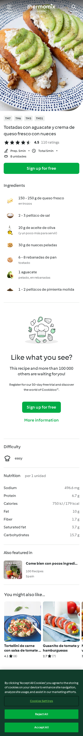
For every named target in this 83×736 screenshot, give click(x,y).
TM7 (8, 118)
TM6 (18, 118)
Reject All (41, 714)
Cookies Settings (41, 701)
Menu (9, 11)
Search (73, 11)
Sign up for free (41, 168)
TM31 (39, 118)
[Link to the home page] (41, 8)
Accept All (41, 727)
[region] (41, 703)
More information (41, 420)
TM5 (28, 118)
